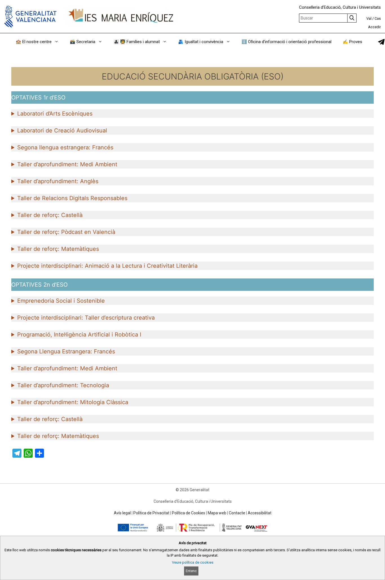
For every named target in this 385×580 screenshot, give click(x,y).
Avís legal (122, 513)
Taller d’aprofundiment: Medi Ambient (67, 164)
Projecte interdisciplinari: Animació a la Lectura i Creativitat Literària (107, 265)
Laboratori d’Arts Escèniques (54, 113)
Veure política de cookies (192, 562)
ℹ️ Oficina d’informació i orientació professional (286, 41)
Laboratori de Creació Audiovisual (62, 130)
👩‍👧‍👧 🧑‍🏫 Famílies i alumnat (137, 41)
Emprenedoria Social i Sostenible (61, 300)
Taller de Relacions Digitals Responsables (72, 198)
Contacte (237, 513)
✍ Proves (352, 41)
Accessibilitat (259, 513)
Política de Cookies (188, 513)
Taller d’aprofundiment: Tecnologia (63, 385)
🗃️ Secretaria (82, 41)
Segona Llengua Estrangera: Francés (66, 351)
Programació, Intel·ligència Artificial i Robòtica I (79, 334)
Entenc (191, 571)
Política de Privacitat (151, 513)
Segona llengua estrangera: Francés (65, 147)
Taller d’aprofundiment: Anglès (57, 181)
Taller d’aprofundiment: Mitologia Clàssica (72, 402)
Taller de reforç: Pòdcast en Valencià (66, 232)
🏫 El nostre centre (34, 41)
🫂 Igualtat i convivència (200, 41)
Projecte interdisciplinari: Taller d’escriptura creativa (86, 317)
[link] (381, 42)
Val (368, 18)
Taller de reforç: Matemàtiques (58, 248)
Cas (378, 18)
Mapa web (217, 513)
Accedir (374, 27)
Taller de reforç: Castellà (50, 215)
